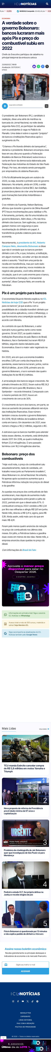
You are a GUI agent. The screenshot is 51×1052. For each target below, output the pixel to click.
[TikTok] (32, 1001)
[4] (25, 875)
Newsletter (25, 1013)
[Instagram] (13, 1001)
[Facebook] (42, 66)
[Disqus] (25, 677)
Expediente (25, 1016)
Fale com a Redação (25, 1023)
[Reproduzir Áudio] (5, 106)
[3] (25, 833)
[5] (25, 914)
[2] (25, 791)
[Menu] (4, 4)
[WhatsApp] (38, 66)
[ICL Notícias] (25, 4)
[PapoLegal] (34, 66)
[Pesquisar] (47, 3)
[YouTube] (23, 1001)
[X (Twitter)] (47, 66)
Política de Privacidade (25, 1027)
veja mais (43, 729)
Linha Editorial (25, 1020)
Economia (6, 18)
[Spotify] (37, 1001)
